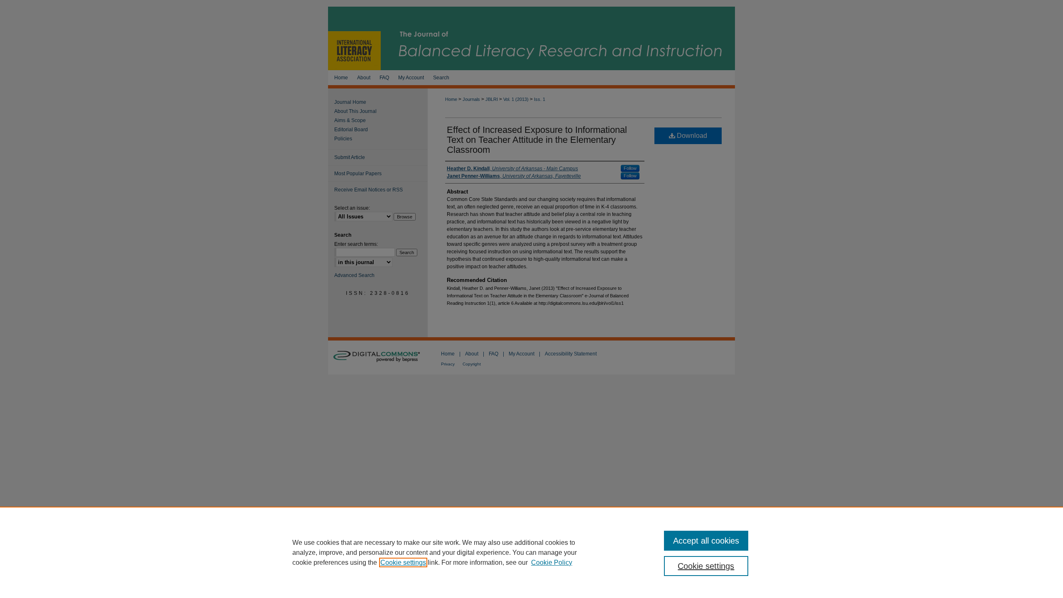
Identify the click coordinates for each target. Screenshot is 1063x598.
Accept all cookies (706, 540)
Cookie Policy (551, 562)
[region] (531, 552)
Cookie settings (403, 562)
